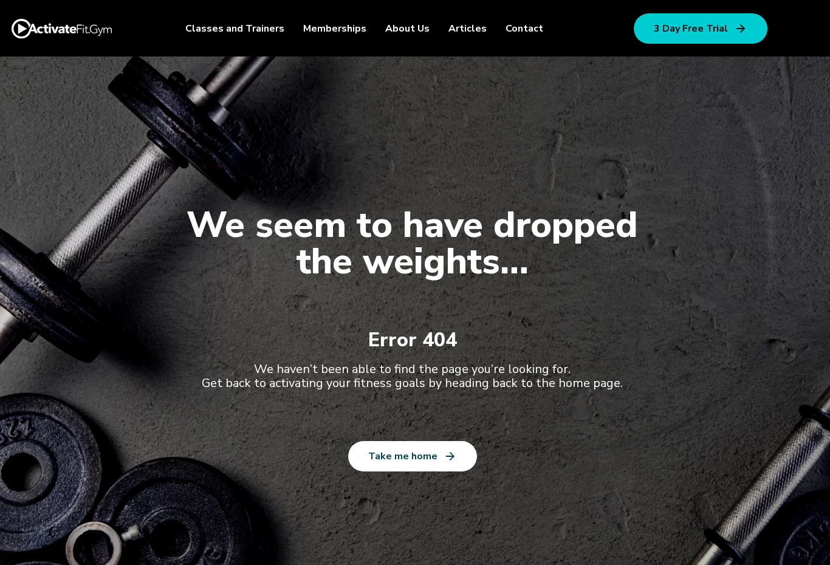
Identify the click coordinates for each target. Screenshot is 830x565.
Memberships (334, 28)
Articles (467, 28)
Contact (524, 28)
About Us (407, 28)
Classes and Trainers (234, 28)
